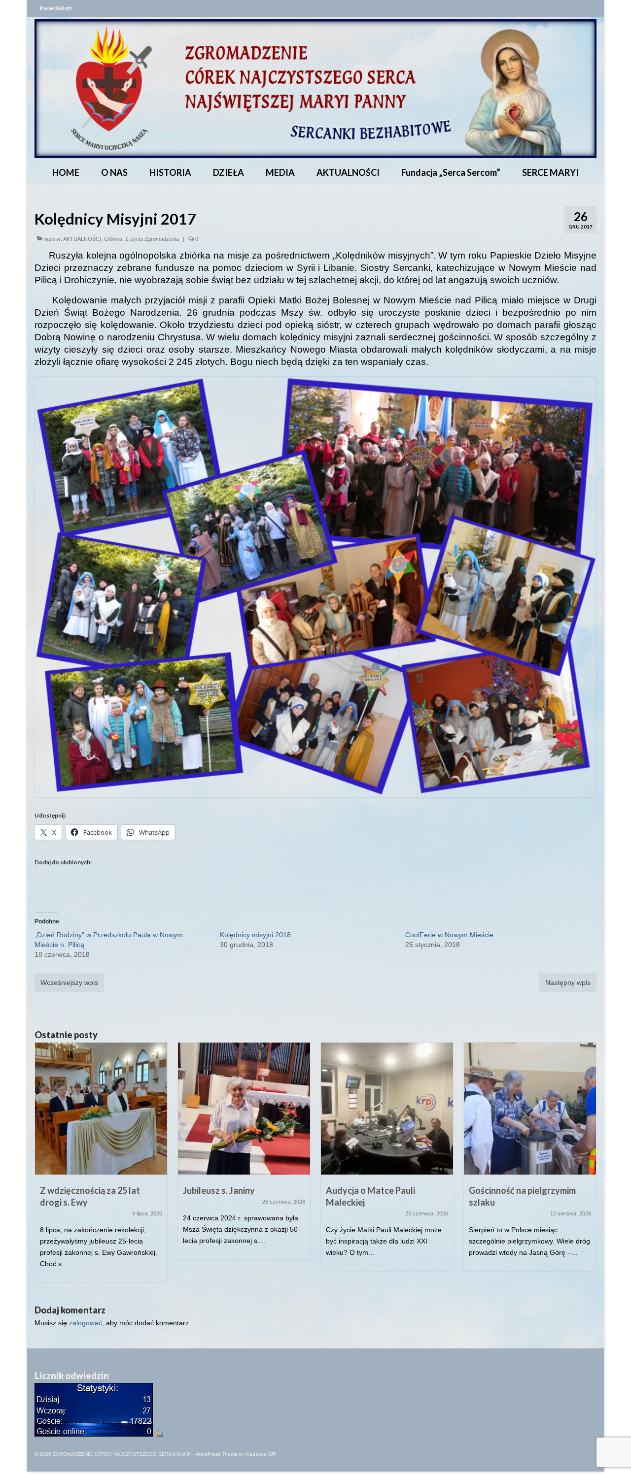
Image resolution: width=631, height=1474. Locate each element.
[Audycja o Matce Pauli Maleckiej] (387, 1109)
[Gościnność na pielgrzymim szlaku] (530, 1109)
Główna (113, 239)
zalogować (85, 1323)
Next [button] (587, 1167)
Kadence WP (261, 1454)
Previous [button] (43, 1167)
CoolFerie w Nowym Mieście (449, 935)
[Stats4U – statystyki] (94, 1431)
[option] (101, 1167)
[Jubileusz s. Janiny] (244, 1109)
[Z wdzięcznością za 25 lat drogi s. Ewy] (101, 1109)
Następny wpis (568, 982)
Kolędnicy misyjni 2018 (255, 935)
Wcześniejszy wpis (69, 982)
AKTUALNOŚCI (82, 239)
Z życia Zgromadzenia (152, 239)
